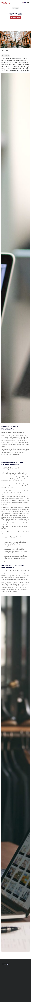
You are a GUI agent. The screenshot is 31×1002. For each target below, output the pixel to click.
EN (3, 51)
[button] (28, 2)
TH (7, 51)
